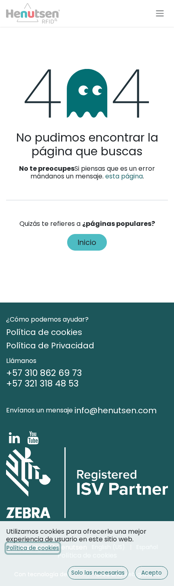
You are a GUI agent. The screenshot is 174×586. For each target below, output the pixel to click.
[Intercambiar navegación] (160, 13)
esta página (124, 176)
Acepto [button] (151, 573)
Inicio (87, 242)
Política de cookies (32, 548)
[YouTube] (33, 438)
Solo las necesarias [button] (98, 573)
